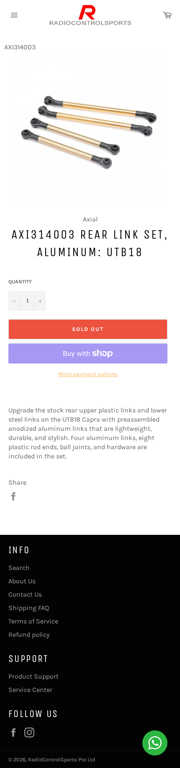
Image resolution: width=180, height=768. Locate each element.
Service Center (30, 690)
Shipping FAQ (28, 608)
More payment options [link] (88, 374)
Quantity (20, 282)
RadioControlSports (52, 759)
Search (19, 568)
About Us (22, 581)
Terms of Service (33, 621)
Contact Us (25, 594)
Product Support (33, 676)
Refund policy (28, 634)
